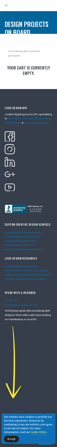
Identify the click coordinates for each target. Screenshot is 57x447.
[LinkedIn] (10, 161)
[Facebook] (10, 136)
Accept (11, 438)
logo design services (18, 118)
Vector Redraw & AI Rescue (19, 245)
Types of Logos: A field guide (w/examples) (28, 274)
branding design (40, 118)
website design (13, 122)
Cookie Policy (38, 432)
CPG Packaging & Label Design (22, 236)
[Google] (10, 174)
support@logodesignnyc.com (21, 305)
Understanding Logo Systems (21, 266)
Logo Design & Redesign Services (23, 232)
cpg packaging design (36, 122)
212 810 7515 (11, 300)
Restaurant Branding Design (21, 240)
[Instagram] (10, 148)
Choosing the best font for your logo (25, 279)
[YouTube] (10, 187)
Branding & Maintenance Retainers (24, 249)
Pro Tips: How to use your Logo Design (26, 270)
